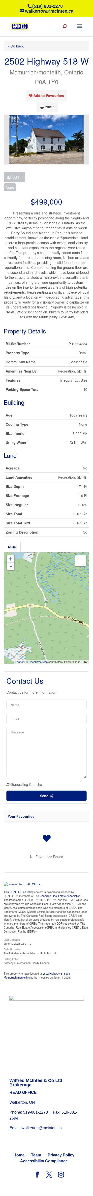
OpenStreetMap (38, 662)
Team (36, 1155)
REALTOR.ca (18, 892)
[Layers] (80, 560)
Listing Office (11, 958)
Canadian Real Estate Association (60, 896)
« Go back (15, 46)
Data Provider (12, 949)
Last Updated (12, 939)
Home (19, 1155)
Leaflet (19, 662)
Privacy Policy (61, 1155)
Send (45, 795)
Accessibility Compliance (44, 1161)
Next (85, 139)
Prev (7, 139)
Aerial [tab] (12, 546)
